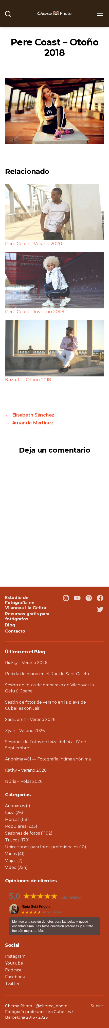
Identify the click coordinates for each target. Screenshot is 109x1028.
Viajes (10, 860)
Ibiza (9, 812)
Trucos (12, 840)
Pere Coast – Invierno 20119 (34, 311)
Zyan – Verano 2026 (25, 730)
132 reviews (71, 897)
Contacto (15, 631)
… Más (39, 931)
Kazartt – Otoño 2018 (28, 380)
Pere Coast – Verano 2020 (33, 243)
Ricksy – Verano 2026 (26, 662)
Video (10, 867)
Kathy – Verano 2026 (25, 770)
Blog (10, 625)
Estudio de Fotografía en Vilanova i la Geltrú (25, 602)
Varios (11, 853)
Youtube (14, 963)
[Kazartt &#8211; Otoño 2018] (54, 348)
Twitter (12, 983)
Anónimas (15, 805)
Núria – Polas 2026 (23, 781)
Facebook (15, 976)
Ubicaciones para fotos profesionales (41, 846)
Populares (15, 826)
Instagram (15, 956)
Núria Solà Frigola (36, 906)
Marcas (12, 819)
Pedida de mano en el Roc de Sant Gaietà (47, 673)
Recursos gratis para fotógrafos (27, 616)
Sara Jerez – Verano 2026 (30, 719)
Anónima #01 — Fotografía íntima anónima (48, 759)
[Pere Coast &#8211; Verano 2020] (54, 212)
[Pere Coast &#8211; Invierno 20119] (54, 280)
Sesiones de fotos (22, 833)
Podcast (13, 970)
